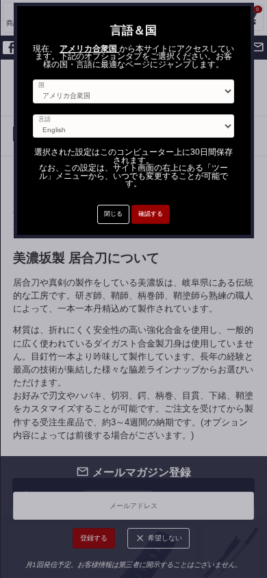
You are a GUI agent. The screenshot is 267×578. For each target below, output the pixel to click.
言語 (44, 119)
